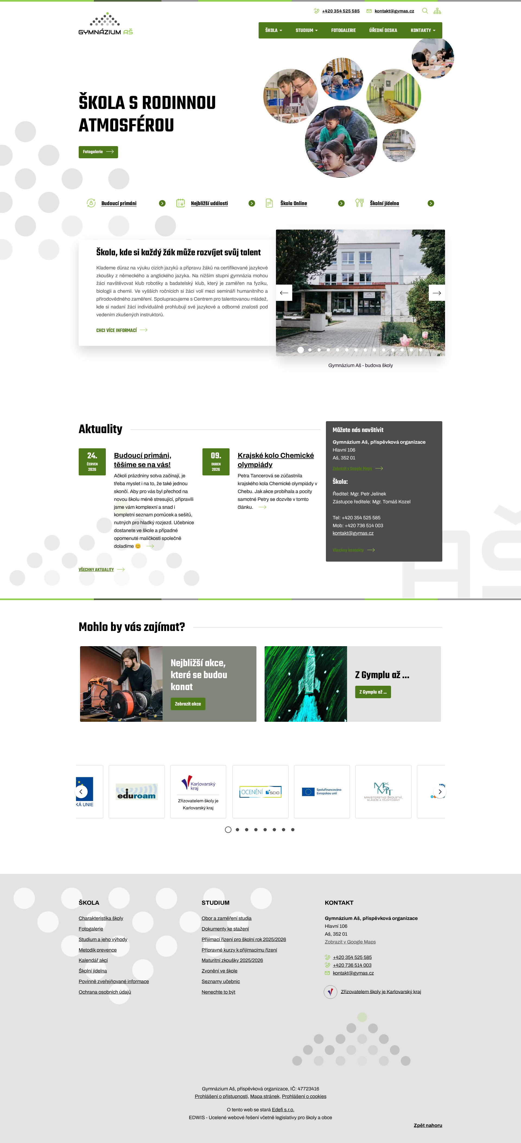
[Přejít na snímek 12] (402, 350)
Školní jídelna (93, 971)
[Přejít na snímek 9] (374, 350)
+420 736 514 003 (352, 965)
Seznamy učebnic (221, 981)
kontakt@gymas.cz (394, 11)
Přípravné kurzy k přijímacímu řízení (239, 950)
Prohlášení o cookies (304, 1096)
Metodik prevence (98, 950)
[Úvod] (106, 23)
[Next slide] (437, 293)
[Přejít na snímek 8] (365, 350)
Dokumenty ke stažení (225, 929)
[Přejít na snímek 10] (383, 350)
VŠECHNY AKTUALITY (96, 570)
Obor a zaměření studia (227, 918)
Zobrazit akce (188, 704)
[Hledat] (425, 11)
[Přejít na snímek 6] (347, 350)
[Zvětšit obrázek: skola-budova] (360, 293)
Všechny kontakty (348, 550)
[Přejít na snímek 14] (420, 350)
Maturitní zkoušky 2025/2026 (232, 960)
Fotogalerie (343, 31)
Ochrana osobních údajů (105, 992)
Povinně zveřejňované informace (114, 981)
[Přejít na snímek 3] (319, 350)
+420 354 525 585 (341, 11)
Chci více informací (116, 331)
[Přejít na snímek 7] (356, 350)
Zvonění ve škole (219, 971)
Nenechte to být (218, 992)
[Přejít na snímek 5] (337, 350)
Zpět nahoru (428, 1125)
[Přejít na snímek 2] (310, 350)
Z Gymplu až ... (373, 692)
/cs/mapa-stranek (437, 11)
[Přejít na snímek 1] (300, 350)
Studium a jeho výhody (103, 939)
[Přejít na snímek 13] (411, 350)
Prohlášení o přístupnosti (221, 1096)
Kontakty (421, 31)
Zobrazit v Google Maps (352, 468)
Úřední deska (383, 31)
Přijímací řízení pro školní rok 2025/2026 (244, 939)
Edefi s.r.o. (283, 1109)
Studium (304, 31)
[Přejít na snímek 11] (393, 350)
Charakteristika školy (101, 918)
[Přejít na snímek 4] (328, 350)
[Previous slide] (284, 293)
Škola (271, 31)
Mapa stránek (264, 1096)
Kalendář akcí (93, 960)
